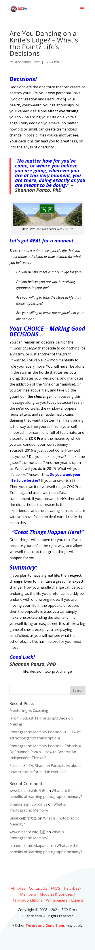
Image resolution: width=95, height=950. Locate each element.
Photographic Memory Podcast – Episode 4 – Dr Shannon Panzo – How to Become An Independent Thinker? (47, 751)
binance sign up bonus (28, 804)
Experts (77, 900)
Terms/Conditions (27, 900)
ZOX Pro (53, 62)
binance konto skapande (30, 845)
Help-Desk (72, 888)
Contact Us (38, 888)
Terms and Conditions (45, 925)
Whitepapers (56, 900)
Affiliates (18, 888)
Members (28, 894)
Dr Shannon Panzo (27, 62)
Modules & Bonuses (56, 894)
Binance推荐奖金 (23, 818)
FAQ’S (55, 888)
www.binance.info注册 (28, 790)
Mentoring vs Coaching (29, 710)
